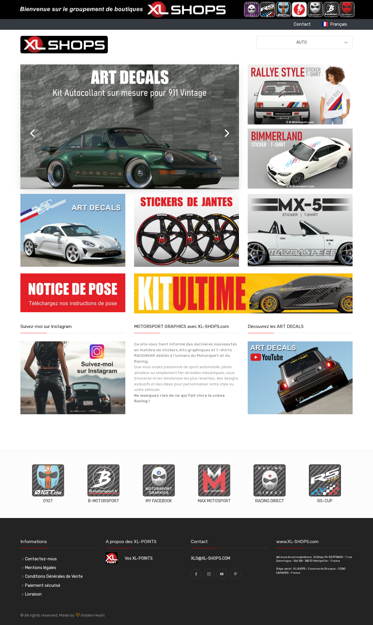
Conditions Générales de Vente (54, 576)
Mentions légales (40, 567)
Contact (302, 24)
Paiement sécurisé (42, 585)
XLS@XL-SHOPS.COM (210, 558)
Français (337, 24)
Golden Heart (92, 615)
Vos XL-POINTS (139, 558)
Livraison (33, 594)
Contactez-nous (41, 558)
